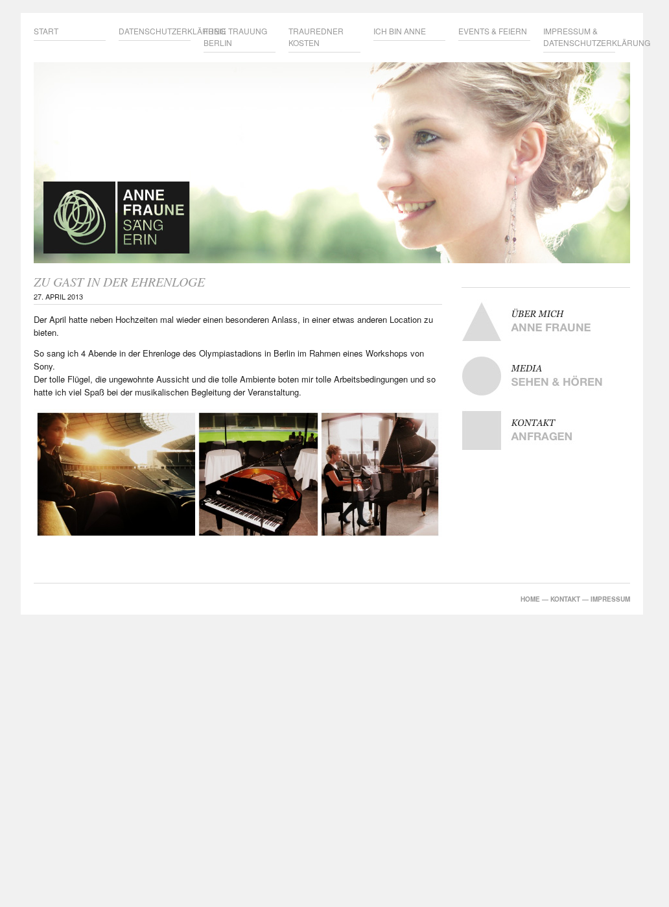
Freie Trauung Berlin (235, 36)
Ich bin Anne (399, 30)
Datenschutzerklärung (155, 30)
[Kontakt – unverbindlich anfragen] (546, 430)
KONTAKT (565, 599)
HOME (530, 599)
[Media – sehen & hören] (546, 376)
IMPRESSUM (610, 599)
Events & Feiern (492, 30)
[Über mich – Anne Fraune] (546, 321)
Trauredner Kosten (316, 36)
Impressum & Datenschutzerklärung (579, 36)
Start (46, 30)
